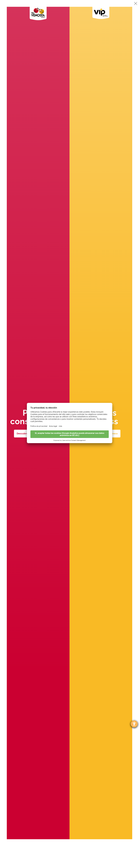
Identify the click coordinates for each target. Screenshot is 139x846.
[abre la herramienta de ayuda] (134, 723)
